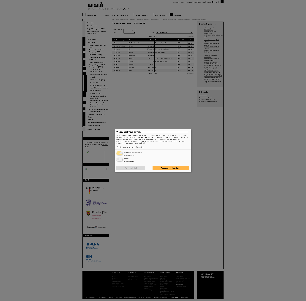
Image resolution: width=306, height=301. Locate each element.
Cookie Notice (142, 137)
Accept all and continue (170, 168)
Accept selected (131, 168)
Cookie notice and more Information (130, 147)
